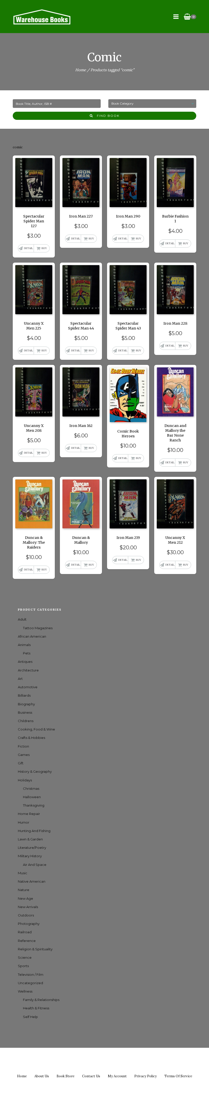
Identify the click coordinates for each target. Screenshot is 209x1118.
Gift (20, 763)
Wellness (25, 991)
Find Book (106, 116)
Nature (23, 890)
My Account (117, 1076)
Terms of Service (178, 1076)
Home (80, 69)
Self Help (30, 1017)
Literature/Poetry (32, 847)
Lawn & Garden (30, 839)
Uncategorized (30, 983)
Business (25, 712)
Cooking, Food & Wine (36, 729)
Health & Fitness (36, 1008)
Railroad (25, 932)
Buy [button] (44, 248)
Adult (22, 619)
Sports (23, 966)
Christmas (31, 788)
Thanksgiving (33, 805)
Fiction (23, 746)
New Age (25, 898)
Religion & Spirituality (35, 949)
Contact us (91, 1076)
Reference (27, 941)
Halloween (32, 797)
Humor (23, 822)
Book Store (65, 1076)
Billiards (24, 695)
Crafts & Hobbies (31, 738)
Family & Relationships (41, 1000)
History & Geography (35, 771)
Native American (31, 881)
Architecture (28, 670)
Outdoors (26, 915)
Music (22, 873)
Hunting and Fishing (34, 831)
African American (32, 636)
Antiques (25, 662)
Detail (28, 248)
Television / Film (30, 974)
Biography (26, 704)
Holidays (25, 780)
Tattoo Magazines (38, 628)
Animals (24, 645)
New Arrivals (28, 907)
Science (25, 957)
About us (41, 1076)
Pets (26, 653)
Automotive (27, 687)
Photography (29, 924)
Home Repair (29, 814)
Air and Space (34, 865)
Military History (30, 856)
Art (20, 679)
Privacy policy (145, 1076)
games (24, 755)
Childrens (25, 721)
